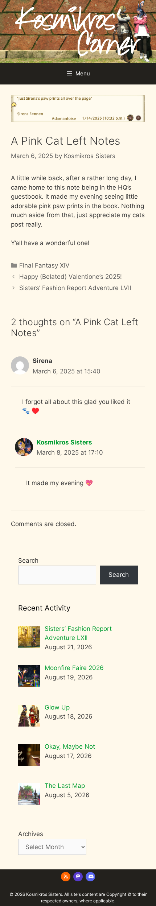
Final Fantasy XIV (44, 265)
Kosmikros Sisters (64, 442)
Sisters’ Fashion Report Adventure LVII (75, 287)
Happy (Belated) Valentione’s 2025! (70, 276)
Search (28, 560)
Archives (30, 833)
